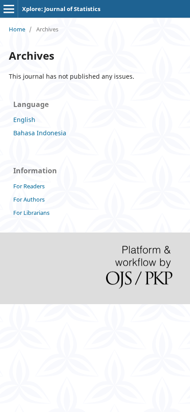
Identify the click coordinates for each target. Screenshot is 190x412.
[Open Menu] (9, 9)
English (24, 119)
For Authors (29, 199)
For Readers (29, 186)
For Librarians (31, 213)
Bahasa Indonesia (39, 133)
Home (17, 29)
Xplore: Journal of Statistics (61, 9)
